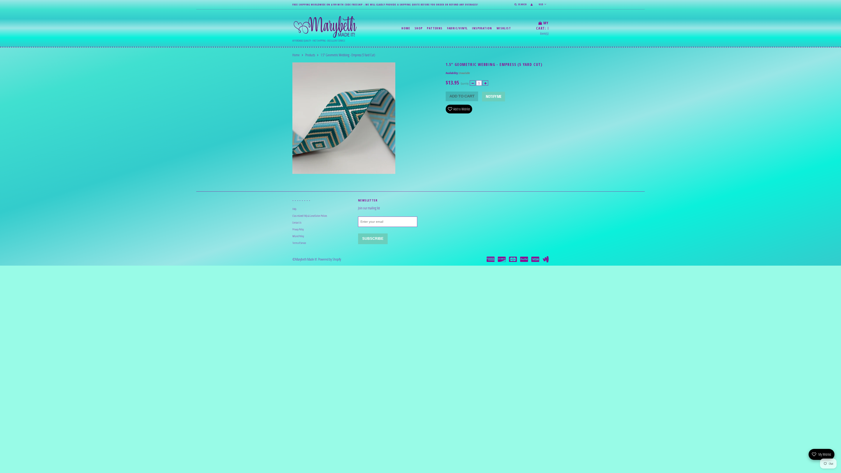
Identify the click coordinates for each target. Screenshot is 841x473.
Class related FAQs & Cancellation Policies (309, 216)
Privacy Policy (298, 229)
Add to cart (461, 96)
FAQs (294, 209)
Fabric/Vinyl (457, 28)
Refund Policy (298, 236)
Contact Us (296, 222)
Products (310, 55)
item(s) (542, 28)
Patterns (434, 28)
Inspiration (482, 28)
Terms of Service (299, 243)
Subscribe (372, 238)
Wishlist (503, 28)
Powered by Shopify (329, 259)
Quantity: (465, 83)
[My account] (532, 4)
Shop (419, 28)
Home (405, 28)
